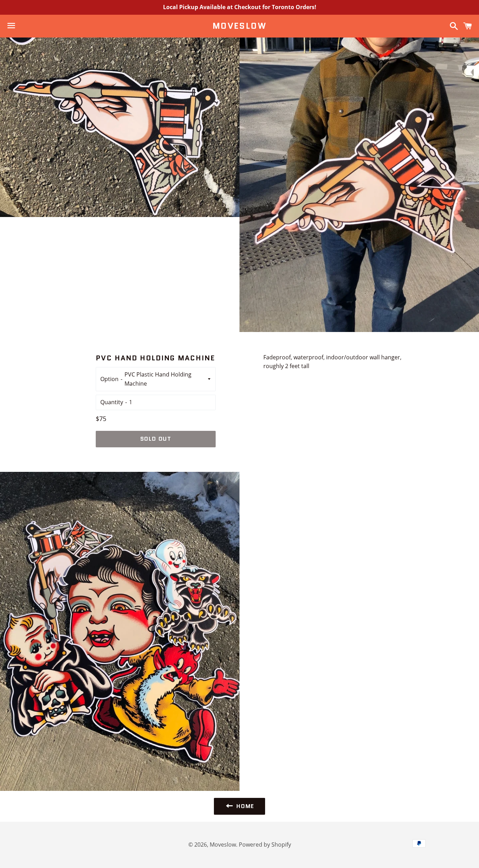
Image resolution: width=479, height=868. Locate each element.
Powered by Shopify (265, 844)
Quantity (111, 402)
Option (109, 379)
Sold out (155, 439)
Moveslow (239, 26)
